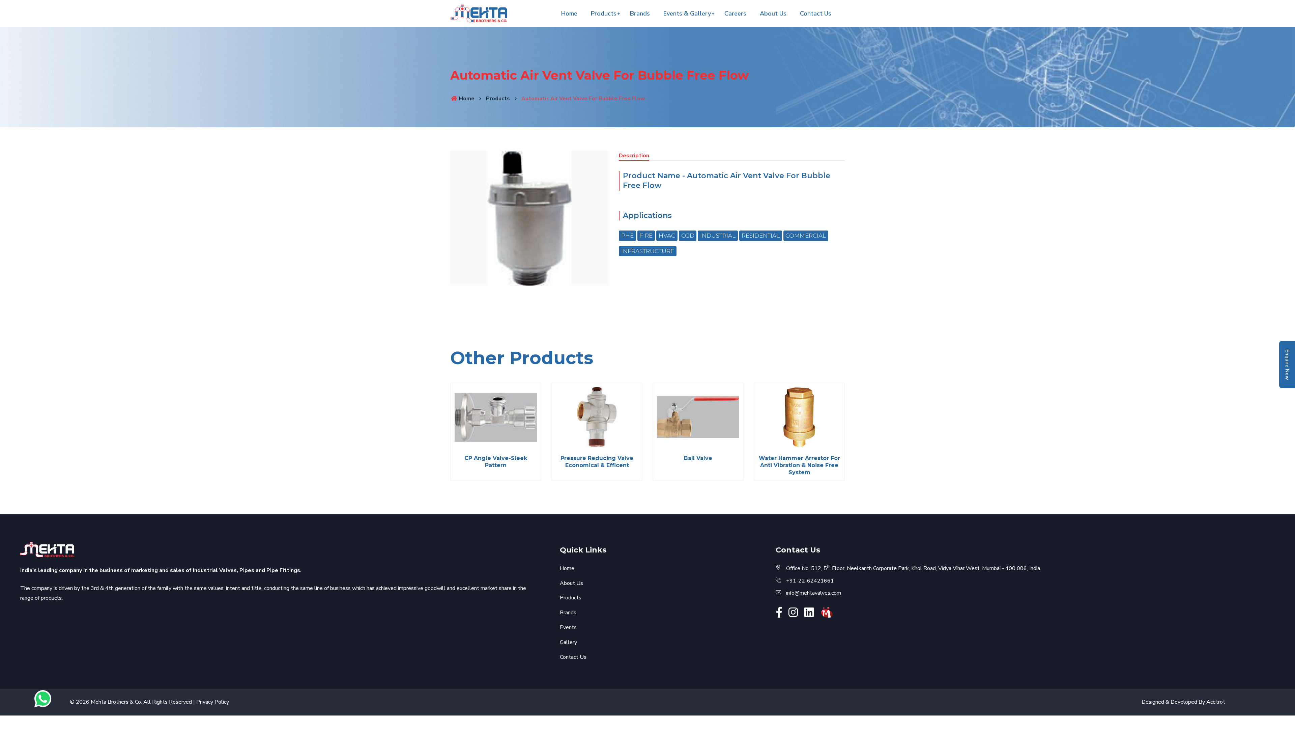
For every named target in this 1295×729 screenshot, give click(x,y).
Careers (735, 13)
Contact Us (815, 13)
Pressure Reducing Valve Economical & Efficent (596, 461)
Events (568, 627)
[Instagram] (793, 614)
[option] (529, 218)
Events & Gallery (687, 13)
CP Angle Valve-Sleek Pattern (495, 461)
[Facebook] (779, 614)
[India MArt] (826, 612)
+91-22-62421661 (810, 581)
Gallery (568, 642)
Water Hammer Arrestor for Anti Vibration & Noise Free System (799, 465)
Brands (640, 13)
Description (634, 155)
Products (603, 13)
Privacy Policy (212, 702)
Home (569, 13)
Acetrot (1215, 702)
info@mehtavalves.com (813, 593)
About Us (773, 13)
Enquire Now (1287, 364)
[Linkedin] (809, 614)
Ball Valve (698, 458)
